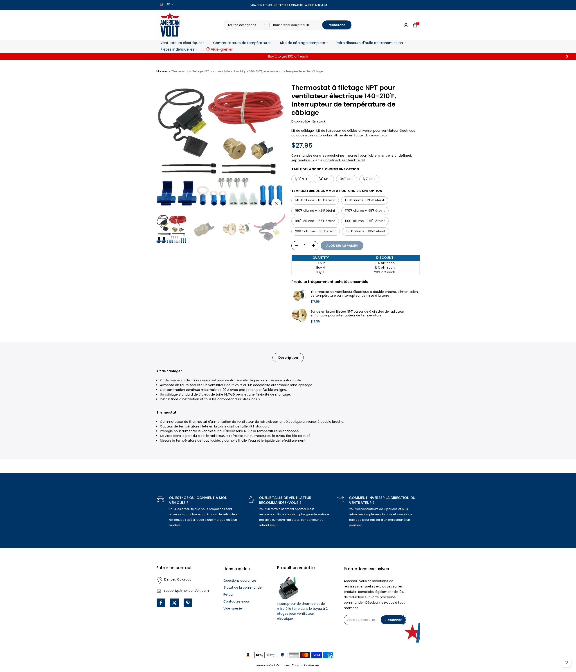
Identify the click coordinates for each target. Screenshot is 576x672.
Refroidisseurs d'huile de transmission (369, 42)
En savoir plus (376, 135)
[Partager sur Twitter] (174, 602)
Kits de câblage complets (302, 42)
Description (288, 357)
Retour (228, 594)
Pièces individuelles (177, 49)
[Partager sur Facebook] (160, 602)
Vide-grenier (222, 49)
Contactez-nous (236, 601)
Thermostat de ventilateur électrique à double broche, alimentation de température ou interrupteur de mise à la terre (364, 294)
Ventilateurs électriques (181, 42)
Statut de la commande (242, 587)
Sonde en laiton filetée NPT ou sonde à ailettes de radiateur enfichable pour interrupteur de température (357, 314)
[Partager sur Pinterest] (187, 602)
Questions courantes (239, 580)
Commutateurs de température (241, 42)
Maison (161, 71)
